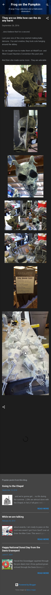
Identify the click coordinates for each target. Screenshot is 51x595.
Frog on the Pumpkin (25, 4)
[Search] (47, 5)
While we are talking (13, 516)
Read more (43, 508)
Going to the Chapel (13, 486)
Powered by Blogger (27, 585)
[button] (47, 19)
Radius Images (31, 590)
